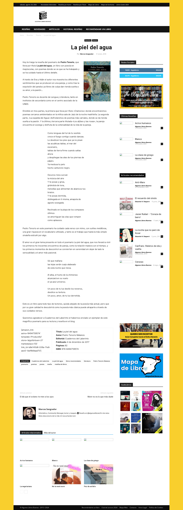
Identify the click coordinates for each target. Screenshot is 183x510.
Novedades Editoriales (48, 5)
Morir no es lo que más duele (100, 397)
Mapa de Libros (93, 5)
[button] (160, 29)
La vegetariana (26, 486)
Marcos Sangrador (87, 54)
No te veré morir (58, 486)
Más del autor (50, 433)
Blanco (54, 461)
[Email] (53, 380)
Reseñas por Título (79, 5)
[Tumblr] (59, 380)
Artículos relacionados (31, 433)
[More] (66, 380)
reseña (49, 364)
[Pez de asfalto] (98, 474)
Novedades (39, 29)
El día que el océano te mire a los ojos (37, 397)
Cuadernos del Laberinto (40, 361)
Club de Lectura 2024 (109, 507)
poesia (42, 364)
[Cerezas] (126, 267)
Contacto (133, 507)
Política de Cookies (156, 507)
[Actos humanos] (34, 448)
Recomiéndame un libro (98, 29)
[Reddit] (60, 420)
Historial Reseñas (72, 29)
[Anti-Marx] (126, 187)
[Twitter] (161, 5)
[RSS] (65, 420)
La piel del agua (57, 361)
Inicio (22, 35)
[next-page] (26, 491)
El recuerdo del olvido (146, 198)
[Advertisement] (151, 299)
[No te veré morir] (66, 474)
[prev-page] (21, 491)
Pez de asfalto (90, 486)
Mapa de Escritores (107, 5)
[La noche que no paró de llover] (126, 235)
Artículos (54, 29)
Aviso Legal (143, 507)
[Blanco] (66, 448)
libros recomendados (73, 361)
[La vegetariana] (34, 474)
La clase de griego (91, 461)
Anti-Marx (140, 182)
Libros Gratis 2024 (122, 5)
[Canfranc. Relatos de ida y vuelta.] (126, 251)
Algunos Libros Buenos (143, 126)
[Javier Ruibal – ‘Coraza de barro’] (126, 219)
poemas (34, 364)
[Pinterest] (35, 380)
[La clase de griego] (98, 448)
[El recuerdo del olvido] (126, 203)
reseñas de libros (61, 364)
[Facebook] (22, 380)
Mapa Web (123, 507)
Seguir (158, 70)
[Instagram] (157, 5)
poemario (24, 364)
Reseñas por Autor (64, 5)
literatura (87, 361)
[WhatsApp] (41, 380)
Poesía (38, 35)
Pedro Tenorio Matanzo (101, 361)
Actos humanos (26, 461)
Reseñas (26, 29)
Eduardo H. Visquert (142, 202)
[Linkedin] (47, 380)
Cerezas (139, 261)
